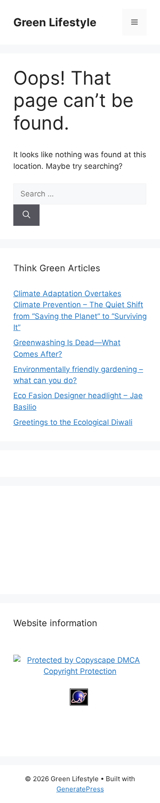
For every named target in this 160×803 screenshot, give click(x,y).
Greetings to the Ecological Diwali (72, 422)
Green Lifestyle (54, 22)
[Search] (26, 215)
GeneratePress (80, 789)
